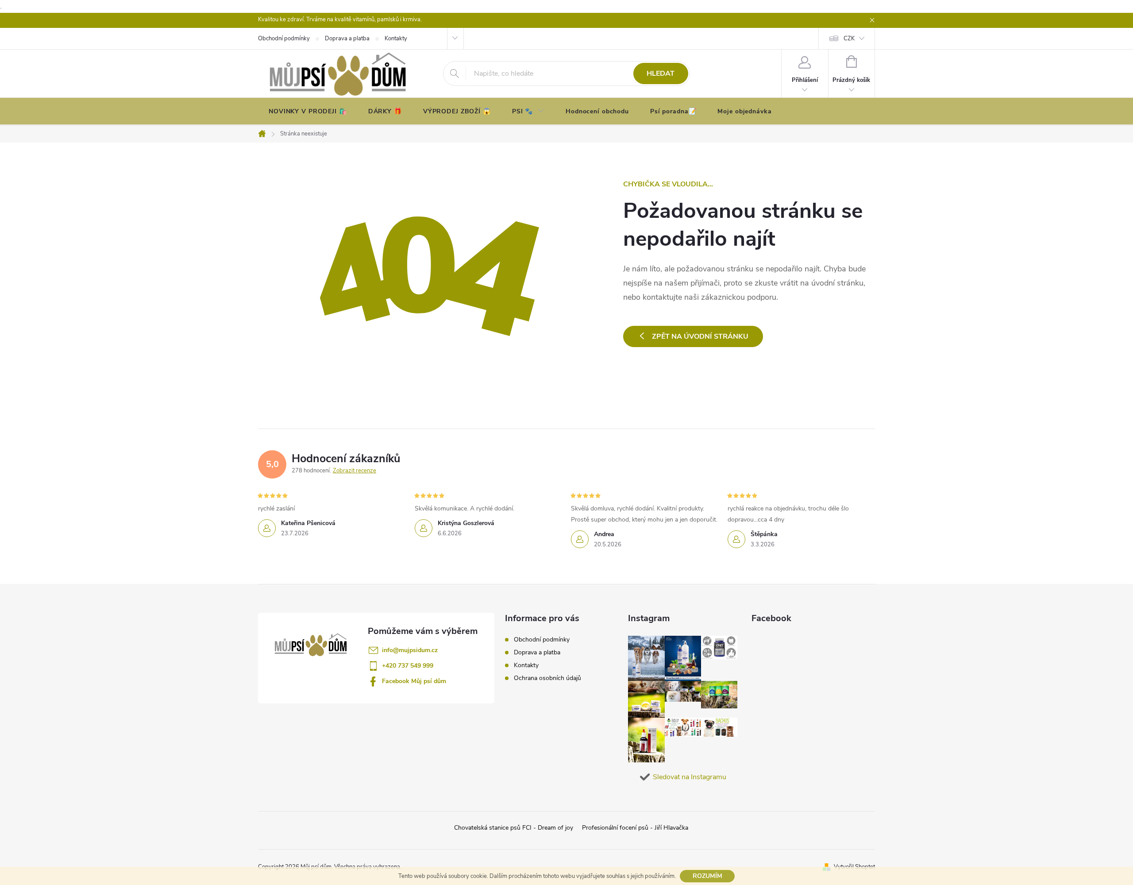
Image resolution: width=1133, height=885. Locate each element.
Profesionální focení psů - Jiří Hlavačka (635, 827)
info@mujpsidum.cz (410, 650)
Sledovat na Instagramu (689, 777)
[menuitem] (308, 111)
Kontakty (526, 665)
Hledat (660, 73)
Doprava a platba (537, 652)
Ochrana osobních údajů (547, 678)
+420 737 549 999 (407, 665)
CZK (849, 39)
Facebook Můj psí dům (414, 681)
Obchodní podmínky (542, 639)
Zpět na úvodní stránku (700, 336)
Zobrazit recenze (354, 471)
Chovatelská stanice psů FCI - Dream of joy (513, 827)
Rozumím (707, 876)
